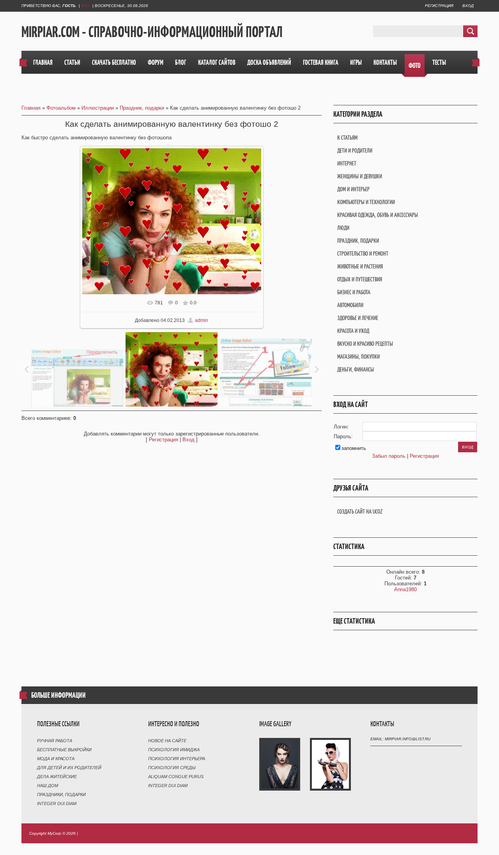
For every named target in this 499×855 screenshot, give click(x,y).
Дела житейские (57, 776)
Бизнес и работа (353, 292)
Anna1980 (405, 589)
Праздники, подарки (61, 794)
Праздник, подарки (142, 108)
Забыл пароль (388, 456)
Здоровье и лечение (357, 318)
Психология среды (172, 767)
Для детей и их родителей (69, 767)
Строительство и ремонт (362, 253)
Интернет (346, 163)
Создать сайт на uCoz (359, 511)
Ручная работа (54, 740)
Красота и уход (353, 330)
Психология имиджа (174, 749)
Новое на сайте (167, 740)
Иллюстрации (97, 108)
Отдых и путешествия (359, 279)
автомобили (350, 305)
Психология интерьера (176, 758)
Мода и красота (55, 758)
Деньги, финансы (355, 369)
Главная (31, 108)
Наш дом (47, 785)
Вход (468, 6)
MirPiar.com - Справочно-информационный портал (152, 31)
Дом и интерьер (353, 189)
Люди (343, 227)
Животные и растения (360, 266)
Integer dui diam (56, 803)
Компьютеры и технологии (366, 202)
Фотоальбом (61, 108)
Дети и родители (354, 150)
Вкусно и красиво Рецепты (365, 343)
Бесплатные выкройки (64, 749)
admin (201, 320)
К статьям (347, 137)
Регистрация (439, 6)
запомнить (354, 448)
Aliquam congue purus (175, 776)
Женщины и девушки (359, 176)
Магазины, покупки (358, 356)
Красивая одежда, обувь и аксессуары (377, 215)
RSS (85, 6)
